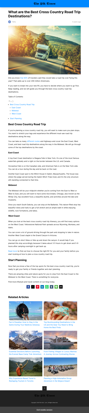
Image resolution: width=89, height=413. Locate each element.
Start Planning (16, 118)
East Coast (16, 107)
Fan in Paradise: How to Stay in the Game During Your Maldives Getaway (24, 323)
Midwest (15, 110)
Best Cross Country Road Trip (22, 104)
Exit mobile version (44, 410)
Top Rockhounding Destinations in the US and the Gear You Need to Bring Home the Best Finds (59, 324)
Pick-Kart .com (44, 4)
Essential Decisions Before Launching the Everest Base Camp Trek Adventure (25, 352)
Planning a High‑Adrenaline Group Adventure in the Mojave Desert (58, 379)
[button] (28, 287)
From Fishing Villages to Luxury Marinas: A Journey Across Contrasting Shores (60, 352)
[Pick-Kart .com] (44, 395)
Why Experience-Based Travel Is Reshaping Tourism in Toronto (22, 379)
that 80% (24, 78)
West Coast (16, 114)
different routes (33, 141)
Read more (12, 251)
